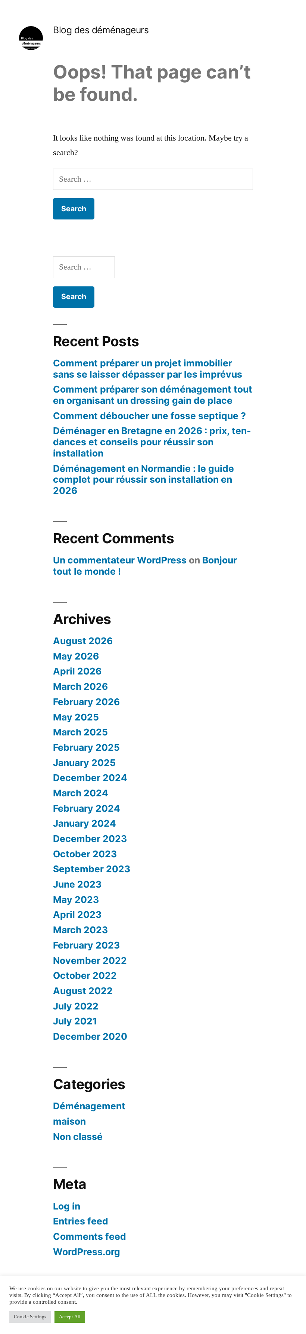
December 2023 (90, 838)
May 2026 (76, 656)
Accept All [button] (70, 1317)
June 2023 (77, 884)
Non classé (78, 1136)
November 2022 (90, 960)
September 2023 (91, 869)
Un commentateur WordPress (120, 560)
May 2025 (76, 717)
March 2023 (80, 929)
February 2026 (86, 701)
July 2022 (76, 1006)
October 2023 (85, 854)
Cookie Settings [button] (30, 1317)
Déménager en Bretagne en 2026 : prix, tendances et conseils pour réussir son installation (152, 441)
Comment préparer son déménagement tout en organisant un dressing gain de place (152, 395)
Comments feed (89, 1236)
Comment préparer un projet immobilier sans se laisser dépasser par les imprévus (147, 368)
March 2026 (80, 686)
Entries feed (80, 1221)
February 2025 (86, 747)
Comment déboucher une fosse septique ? (149, 415)
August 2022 (83, 990)
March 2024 (80, 793)
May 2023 (76, 899)
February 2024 (86, 808)
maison (69, 1121)
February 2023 (86, 945)
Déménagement (89, 1106)
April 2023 (77, 914)
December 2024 (90, 777)
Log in (66, 1206)
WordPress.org (86, 1251)
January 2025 (84, 762)
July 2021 (75, 1021)
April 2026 (77, 671)
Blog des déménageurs (101, 30)
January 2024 (84, 823)
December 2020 (90, 1036)
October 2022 (85, 975)
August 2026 (83, 640)
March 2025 (80, 732)
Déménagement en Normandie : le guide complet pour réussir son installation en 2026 (143, 479)
